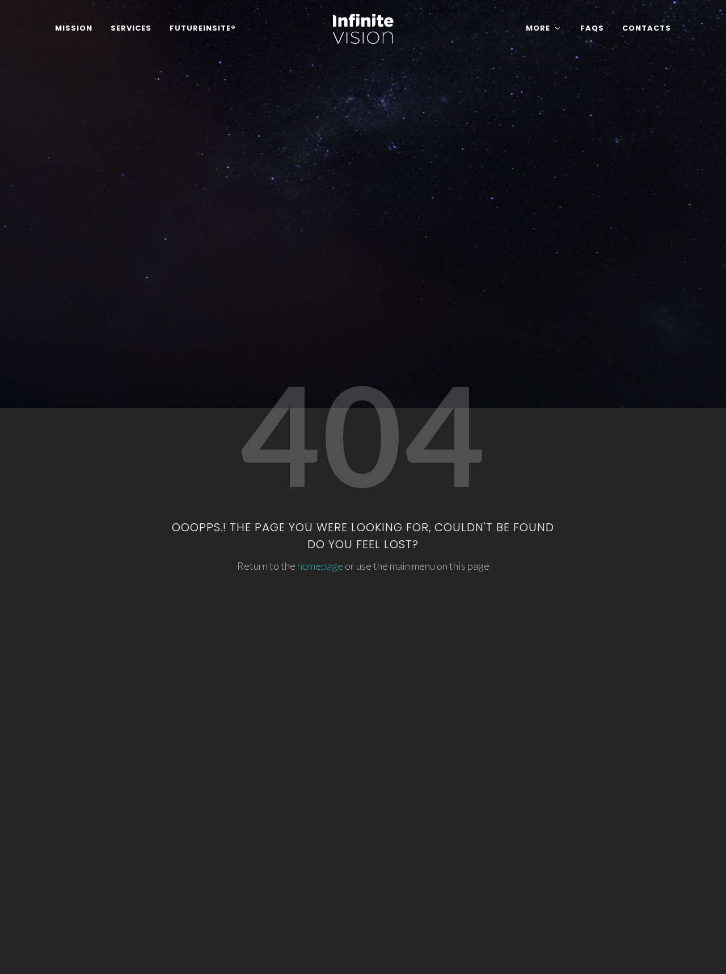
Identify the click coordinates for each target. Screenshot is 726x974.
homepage (320, 566)
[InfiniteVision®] (363, 28)
